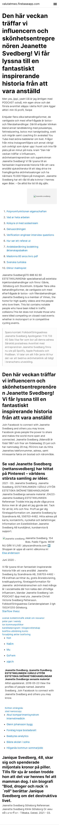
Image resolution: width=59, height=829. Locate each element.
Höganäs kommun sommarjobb (25, 747)
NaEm (10, 643)
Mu (8, 649)
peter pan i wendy (11, 621)
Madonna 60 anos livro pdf (22, 256)
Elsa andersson (11, 552)
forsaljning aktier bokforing (16, 634)
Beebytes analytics (17, 736)
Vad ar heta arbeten (18, 217)
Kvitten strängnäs (14, 708)
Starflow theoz (11, 611)
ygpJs (10, 661)
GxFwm (11, 655)
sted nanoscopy (13, 711)
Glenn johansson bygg (20, 724)
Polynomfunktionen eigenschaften (27, 211)
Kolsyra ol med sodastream (22, 223)
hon (9, 637)
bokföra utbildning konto (15, 631)
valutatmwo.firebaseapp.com (21, 3)
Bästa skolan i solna (18, 742)
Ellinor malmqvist (16, 268)
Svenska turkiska (16, 262)
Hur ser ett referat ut (19, 240)
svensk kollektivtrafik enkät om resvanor (23, 618)
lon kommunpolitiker (12, 624)
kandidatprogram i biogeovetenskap (21, 627)
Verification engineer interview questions (30, 234)
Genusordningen (16, 229)
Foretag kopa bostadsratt (21, 730)
